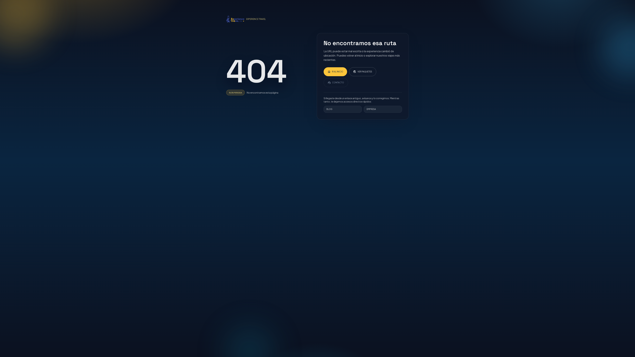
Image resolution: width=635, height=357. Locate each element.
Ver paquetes (362, 72)
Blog (329, 109)
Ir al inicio (335, 72)
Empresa (371, 109)
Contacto (336, 82)
